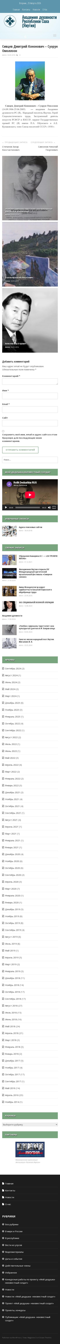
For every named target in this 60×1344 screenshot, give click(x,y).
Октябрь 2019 (12, 923)
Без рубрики (11, 1224)
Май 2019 (10, 950)
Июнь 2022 (11, 751)
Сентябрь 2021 (13, 812)
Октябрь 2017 (12, 1074)
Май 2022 (10, 757)
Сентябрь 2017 (13, 1081)
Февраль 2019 (12, 971)
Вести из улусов (13, 1245)
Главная (16, 9)
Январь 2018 (12, 1053)
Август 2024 (11, 675)
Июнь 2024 (11, 682)
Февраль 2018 (12, 1046)
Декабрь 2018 (12, 978)
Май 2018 (10, 1026)
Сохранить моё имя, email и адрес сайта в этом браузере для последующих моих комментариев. (29, 437)
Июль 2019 (11, 943)
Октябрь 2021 (12, 806)
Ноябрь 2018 (12, 985)
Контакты (26, 9)
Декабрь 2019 (12, 909)
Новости (36, 9)
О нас (45, 9)
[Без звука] (49, 507)
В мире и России (13, 1231)
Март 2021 (10, 833)
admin (4, 55)
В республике (12, 1238)
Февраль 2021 (12, 840)
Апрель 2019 (11, 957)
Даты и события (13, 1258)
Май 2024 (10, 689)
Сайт (5, 417)
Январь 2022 (12, 785)
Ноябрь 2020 (12, 861)
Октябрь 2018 (12, 991)
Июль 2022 (11, 744)
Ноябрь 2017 (12, 1067)
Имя (5, 390)
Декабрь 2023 (12, 702)
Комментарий (11, 376)
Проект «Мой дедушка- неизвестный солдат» (29, 1303)
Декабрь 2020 (12, 854)
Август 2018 (11, 1005)
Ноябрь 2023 (12, 709)
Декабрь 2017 (12, 1060)
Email (6, 404)
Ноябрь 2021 (12, 799)
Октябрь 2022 (12, 723)
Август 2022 (11, 737)
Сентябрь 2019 (13, 930)
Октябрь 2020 (12, 867)
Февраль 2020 (12, 895)
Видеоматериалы (14, 1251)
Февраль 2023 (12, 716)
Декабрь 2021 (12, 792)
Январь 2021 (12, 847)
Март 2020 (10, 888)
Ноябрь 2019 (12, 916)
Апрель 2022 (11, 764)
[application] (30, 494)
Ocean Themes (45, 1337)
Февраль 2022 (12, 778)
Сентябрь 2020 (13, 874)
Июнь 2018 (11, 1019)
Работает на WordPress (11, 1337)
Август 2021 (11, 819)
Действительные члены (17, 1265)
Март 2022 (10, 771)
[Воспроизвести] (6, 507)
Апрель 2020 (11, 881)
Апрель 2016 (11, 1095)
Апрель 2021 (11, 826)
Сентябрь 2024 (13, 668)
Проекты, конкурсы (15, 1310)
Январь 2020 (12, 902)
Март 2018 (10, 1040)
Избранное (11, 1272)
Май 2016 (10, 1088)
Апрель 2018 (11, 1033)
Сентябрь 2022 (13, 730)
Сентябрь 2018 (13, 998)
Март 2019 (10, 964)
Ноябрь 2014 (12, 1101)
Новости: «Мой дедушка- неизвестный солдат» (30, 1296)
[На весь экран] (54, 507)
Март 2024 (10, 696)
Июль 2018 (11, 1012)
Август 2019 (11, 936)
